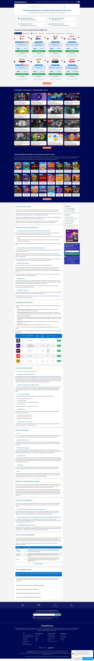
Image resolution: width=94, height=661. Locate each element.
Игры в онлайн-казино (68, 223)
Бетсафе (36, 638)
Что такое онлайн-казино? (69, 217)
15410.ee (26, 55)
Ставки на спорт (61, 33)
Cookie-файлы (25, 639)
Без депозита (34, 33)
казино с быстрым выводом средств (54, 255)
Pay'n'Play (42, 33)
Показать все (18, 33)
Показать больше (38, 563)
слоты (30, 156)
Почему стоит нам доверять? (69, 226)
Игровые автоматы (63, 633)
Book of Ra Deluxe (63, 635)
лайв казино (23, 452)
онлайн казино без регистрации (42, 249)
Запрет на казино (25, 642)
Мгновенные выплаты (51, 33)
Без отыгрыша (70, 33)
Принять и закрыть (87, 658)
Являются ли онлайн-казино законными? (71, 225)
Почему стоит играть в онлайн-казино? (71, 218)
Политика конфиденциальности (28, 636)
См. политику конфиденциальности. (47, 618)
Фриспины (49, 639)
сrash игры (58, 443)
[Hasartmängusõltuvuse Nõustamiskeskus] (51, 648)
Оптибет (36, 639)
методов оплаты (35, 376)
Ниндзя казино (37, 635)
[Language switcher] (77, 2)
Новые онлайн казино (51, 635)
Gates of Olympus (63, 636)
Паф (36, 641)
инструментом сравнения (40, 327)
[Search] (79, 2)
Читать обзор (23, 53)
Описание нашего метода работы (70, 228)
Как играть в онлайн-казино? (69, 221)
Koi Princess (62, 639)
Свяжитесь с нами (26, 638)
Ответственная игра (26, 641)
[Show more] (22, 38)
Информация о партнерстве (27, 644)
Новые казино (26, 33)
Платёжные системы (51, 638)
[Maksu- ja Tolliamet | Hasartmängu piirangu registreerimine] (42, 648)
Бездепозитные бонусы (51, 636)
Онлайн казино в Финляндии (52, 641)
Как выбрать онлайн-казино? (69, 220)
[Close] (92, 651)
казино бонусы (31, 283)
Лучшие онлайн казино (39, 633)
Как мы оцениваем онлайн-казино (28, 635)
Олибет (36, 636)
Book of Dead (62, 638)
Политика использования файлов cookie (77, 659)
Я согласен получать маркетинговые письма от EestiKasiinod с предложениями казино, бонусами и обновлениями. (72, 257)
